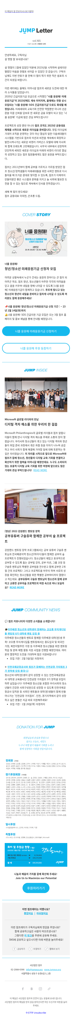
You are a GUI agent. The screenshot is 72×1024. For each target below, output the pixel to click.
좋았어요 (28, 913)
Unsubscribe (40, 1012)
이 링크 (28, 935)
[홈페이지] (49, 988)
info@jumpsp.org (34, 969)
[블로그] (31, 988)
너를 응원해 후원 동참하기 (35, 348)
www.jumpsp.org (52, 969)
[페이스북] (23, 988)
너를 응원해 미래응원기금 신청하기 (36, 331)
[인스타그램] (40, 988)
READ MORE (40, 470)
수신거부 (29, 1012)
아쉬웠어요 (42, 913)
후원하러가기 (36, 888)
